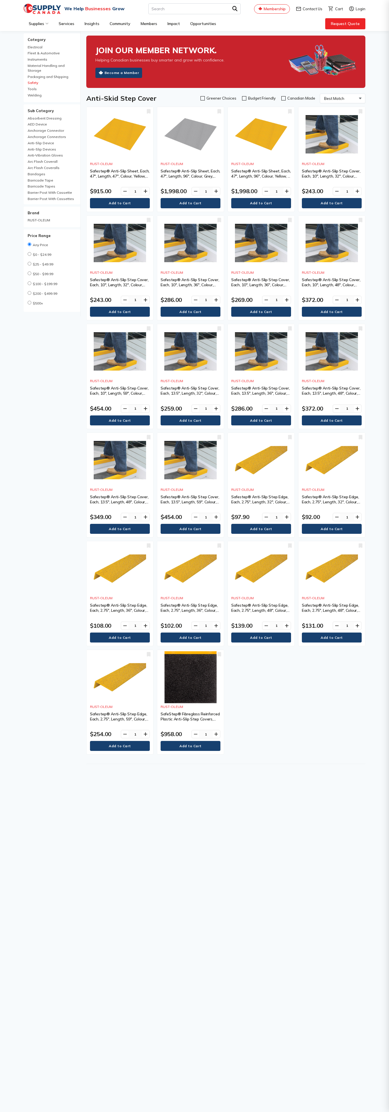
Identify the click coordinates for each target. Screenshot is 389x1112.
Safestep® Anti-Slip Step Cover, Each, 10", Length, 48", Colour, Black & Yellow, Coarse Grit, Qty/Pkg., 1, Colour (331, 287)
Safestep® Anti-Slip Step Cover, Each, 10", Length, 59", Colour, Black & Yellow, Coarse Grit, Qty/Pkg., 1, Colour (119, 396)
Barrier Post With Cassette (50, 192)
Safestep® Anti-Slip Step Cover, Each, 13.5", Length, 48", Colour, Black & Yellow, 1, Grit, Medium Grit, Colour (119, 504)
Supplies (36, 23)
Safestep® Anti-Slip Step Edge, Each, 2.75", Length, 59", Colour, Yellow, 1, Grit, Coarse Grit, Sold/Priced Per (118, 721)
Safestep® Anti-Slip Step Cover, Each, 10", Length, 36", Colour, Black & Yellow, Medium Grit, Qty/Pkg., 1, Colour (260, 287)
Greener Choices (221, 98)
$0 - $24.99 (42, 254)
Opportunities (203, 23)
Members (149, 23)
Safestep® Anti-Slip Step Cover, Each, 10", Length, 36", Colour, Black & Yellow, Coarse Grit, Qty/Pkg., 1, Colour (190, 287)
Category (37, 39)
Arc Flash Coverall (43, 161)
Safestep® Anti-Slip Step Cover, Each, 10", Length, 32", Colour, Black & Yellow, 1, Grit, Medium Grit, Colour (119, 287)
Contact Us (309, 9)
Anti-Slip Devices (42, 149)
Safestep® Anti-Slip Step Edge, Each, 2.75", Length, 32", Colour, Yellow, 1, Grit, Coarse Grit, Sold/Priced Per (259, 504)
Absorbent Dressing (45, 118)
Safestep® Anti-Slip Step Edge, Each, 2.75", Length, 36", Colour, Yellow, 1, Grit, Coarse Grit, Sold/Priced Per (118, 613)
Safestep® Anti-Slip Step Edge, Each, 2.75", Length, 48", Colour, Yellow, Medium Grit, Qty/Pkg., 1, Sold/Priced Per (330, 613)
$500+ (38, 303)
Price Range (39, 235)
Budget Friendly (262, 98)
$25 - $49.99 (43, 264)
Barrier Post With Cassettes (51, 199)
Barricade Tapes (41, 186)
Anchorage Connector (46, 130)
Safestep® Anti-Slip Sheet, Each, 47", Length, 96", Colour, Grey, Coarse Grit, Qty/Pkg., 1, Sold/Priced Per (190, 178)
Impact (173, 23)
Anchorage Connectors (47, 137)
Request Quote (345, 23)
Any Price (40, 245)
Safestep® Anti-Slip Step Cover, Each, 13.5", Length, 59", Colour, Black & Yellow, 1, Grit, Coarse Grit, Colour (190, 504)
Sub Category (41, 110)
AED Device (37, 124)
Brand (33, 213)
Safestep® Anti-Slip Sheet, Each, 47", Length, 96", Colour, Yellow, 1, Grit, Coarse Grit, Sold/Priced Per (261, 176)
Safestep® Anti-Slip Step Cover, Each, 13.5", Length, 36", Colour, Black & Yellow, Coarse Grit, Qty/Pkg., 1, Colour (260, 396)
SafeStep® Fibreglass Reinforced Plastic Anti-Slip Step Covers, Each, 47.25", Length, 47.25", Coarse (190, 721)
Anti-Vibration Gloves (45, 155)
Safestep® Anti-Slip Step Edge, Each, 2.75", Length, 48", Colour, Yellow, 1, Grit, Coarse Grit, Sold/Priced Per (259, 613)
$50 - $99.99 (43, 274)
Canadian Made (301, 98)
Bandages (36, 174)
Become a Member (122, 73)
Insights (92, 23)
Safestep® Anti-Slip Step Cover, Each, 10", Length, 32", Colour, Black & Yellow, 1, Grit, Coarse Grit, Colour (331, 178)
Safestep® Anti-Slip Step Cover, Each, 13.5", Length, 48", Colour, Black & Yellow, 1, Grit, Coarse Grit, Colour (331, 396)
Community (120, 23)
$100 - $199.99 (45, 284)
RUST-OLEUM (39, 220)
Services (66, 23)
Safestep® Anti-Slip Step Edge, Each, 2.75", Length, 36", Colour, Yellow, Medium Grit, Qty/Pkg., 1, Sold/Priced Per (189, 613)
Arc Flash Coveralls (44, 168)
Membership (275, 9)
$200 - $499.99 (45, 293)
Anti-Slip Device (41, 143)
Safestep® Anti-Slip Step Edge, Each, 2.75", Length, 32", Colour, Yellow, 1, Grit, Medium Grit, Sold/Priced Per (330, 504)
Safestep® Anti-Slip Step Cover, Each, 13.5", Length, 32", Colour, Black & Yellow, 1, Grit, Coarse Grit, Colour (190, 396)
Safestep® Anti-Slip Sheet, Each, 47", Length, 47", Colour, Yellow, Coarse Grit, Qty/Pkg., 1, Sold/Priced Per (120, 178)
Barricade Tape (40, 180)
